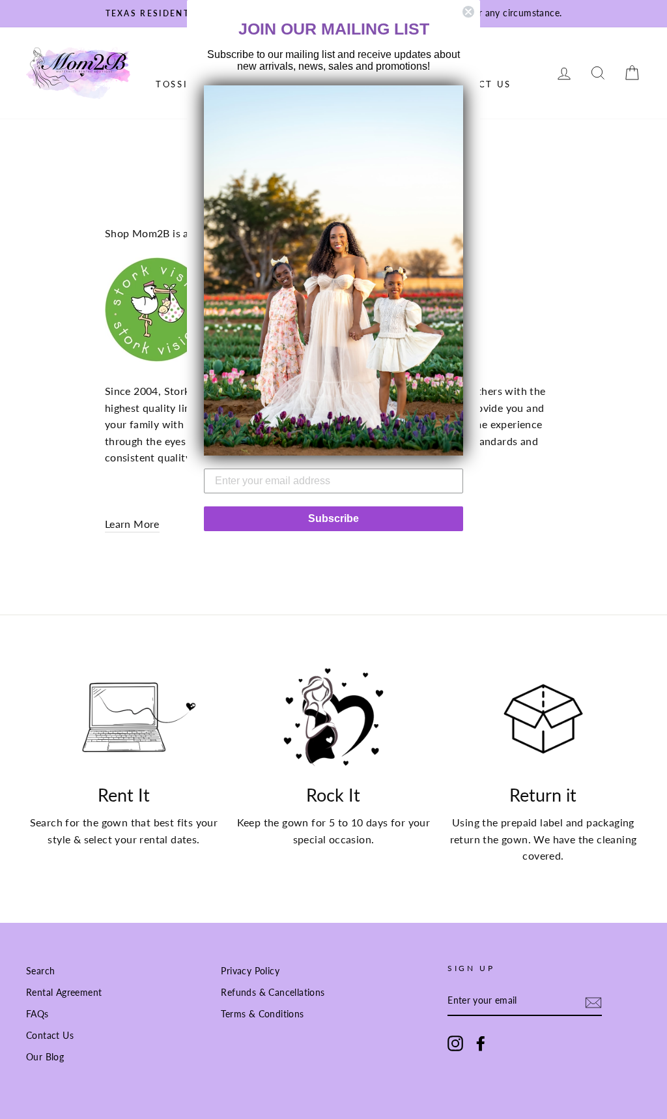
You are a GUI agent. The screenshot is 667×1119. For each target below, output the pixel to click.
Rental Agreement (64, 992)
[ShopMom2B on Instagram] (455, 1043)
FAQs (37, 1014)
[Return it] (543, 719)
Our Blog (45, 1057)
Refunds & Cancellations (272, 992)
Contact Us (50, 1035)
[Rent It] (123, 719)
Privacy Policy (250, 971)
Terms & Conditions (262, 1014)
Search (40, 971)
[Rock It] (333, 719)
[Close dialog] (468, 11)
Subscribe (333, 518)
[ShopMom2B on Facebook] (481, 1043)
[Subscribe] (593, 1001)
